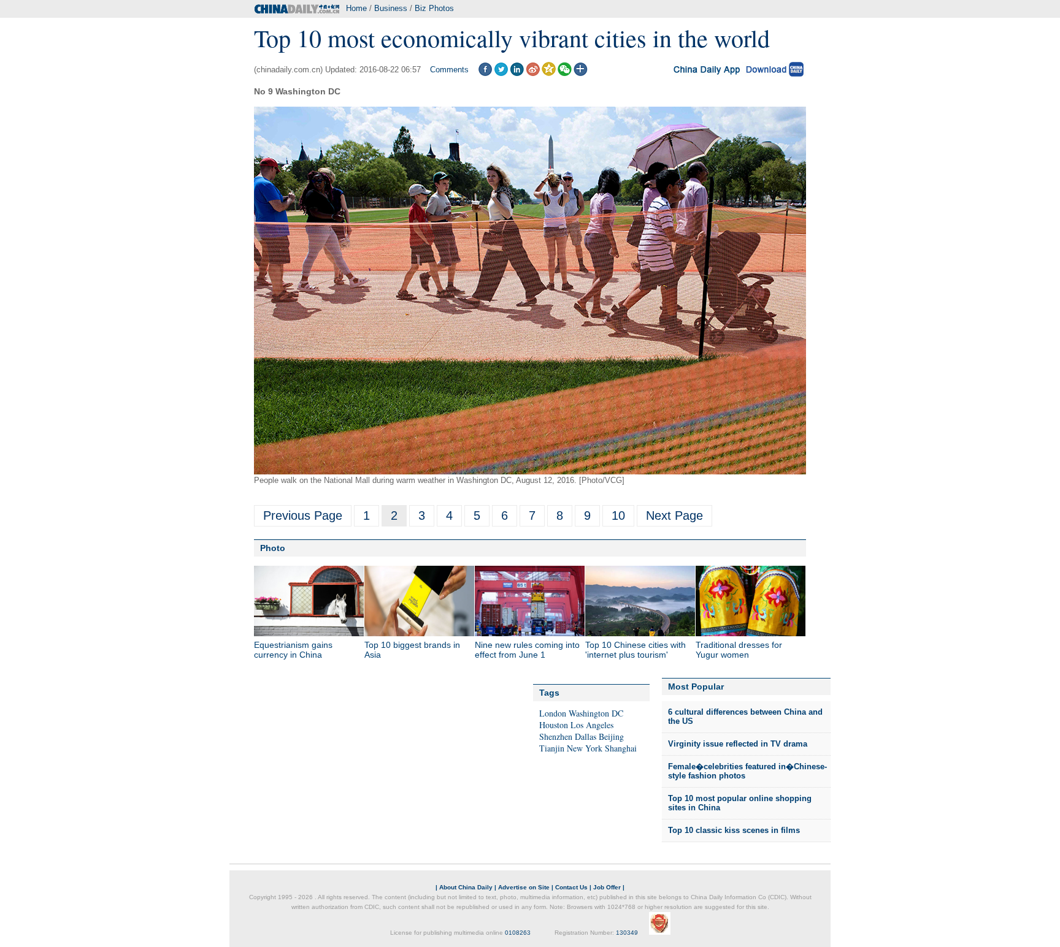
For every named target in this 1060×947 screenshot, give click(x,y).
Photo (272, 548)
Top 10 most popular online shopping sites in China (740, 803)
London (552, 713)
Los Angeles (591, 725)
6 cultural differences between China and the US (745, 716)
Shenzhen (555, 736)
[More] (581, 73)
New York (584, 748)
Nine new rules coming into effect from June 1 (527, 650)
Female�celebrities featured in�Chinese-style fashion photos (747, 771)
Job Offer (607, 887)
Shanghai (621, 748)
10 (618, 515)
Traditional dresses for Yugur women (739, 650)
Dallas (585, 736)
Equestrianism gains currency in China (293, 650)
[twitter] (501, 73)
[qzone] (549, 73)
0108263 (518, 932)
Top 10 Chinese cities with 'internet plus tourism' (635, 650)
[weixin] (565, 73)
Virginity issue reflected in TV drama (737, 743)
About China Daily (466, 887)
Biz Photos (434, 8)
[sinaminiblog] (533, 73)
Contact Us (571, 887)
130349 (627, 932)
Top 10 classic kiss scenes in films (734, 830)
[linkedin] (517, 73)
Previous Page (302, 515)
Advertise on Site (524, 887)
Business (390, 8)
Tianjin (551, 748)
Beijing (611, 736)
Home (356, 8)
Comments (449, 69)
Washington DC (596, 713)
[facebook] (485, 73)
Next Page (674, 515)
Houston (553, 725)
